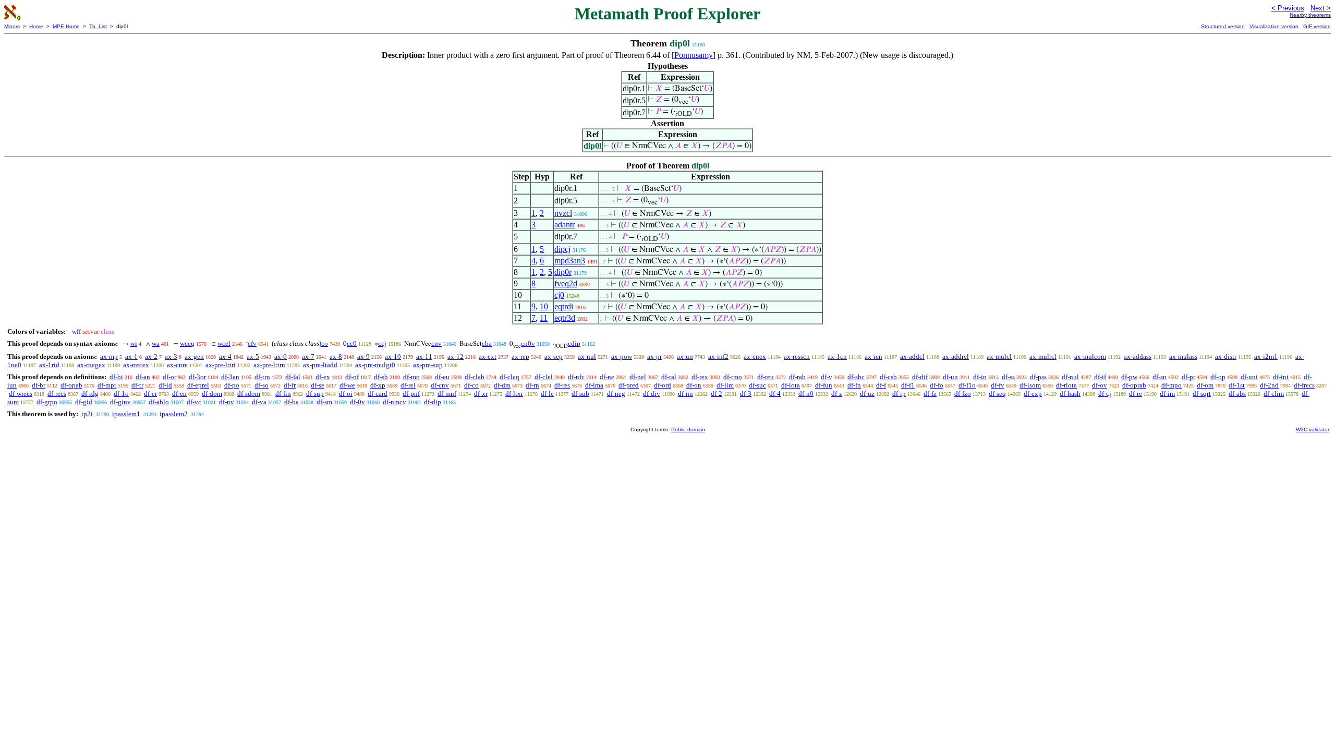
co (324, 343)
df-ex (322, 377)
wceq (187, 343)
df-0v (357, 402)
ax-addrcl (955, 356)
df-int (1281, 377)
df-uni (1249, 377)
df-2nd (1269, 385)
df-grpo (47, 402)
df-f (881, 385)
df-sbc (856, 377)
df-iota (790, 385)
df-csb (888, 377)
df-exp (1033, 393)
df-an (143, 377)
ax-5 (253, 356)
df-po (231, 385)
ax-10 (393, 356)
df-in (980, 377)
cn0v (528, 343)
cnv (436, 343)
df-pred (628, 385)
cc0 (352, 343)
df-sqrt (1202, 393)
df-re (1135, 393)
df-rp (899, 393)
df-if (1100, 377)
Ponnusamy (693, 55)
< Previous (1287, 8)
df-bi (116, 377)
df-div (651, 393)
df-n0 (806, 393)
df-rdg (90, 393)
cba (487, 343)
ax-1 (131, 356)
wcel (223, 343)
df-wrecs (20, 393)
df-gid (83, 402)
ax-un (685, 356)
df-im (1167, 393)
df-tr (137, 385)
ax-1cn (837, 356)
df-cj (1104, 393)
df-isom (1030, 385)
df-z (836, 393)
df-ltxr (514, 393)
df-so (261, 385)
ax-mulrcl (1043, 356)
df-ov (1099, 385)
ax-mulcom (1090, 356)
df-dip (432, 402)
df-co (471, 385)
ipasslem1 (126, 414)
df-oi (346, 393)
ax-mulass (1183, 356)
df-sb (381, 377)
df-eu (442, 377)
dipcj (562, 249)
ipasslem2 (174, 414)
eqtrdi (563, 306)
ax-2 (151, 356)
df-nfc (576, 377)
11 (544, 317)
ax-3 (171, 356)
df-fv (997, 385)
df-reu (765, 377)
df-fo (936, 385)
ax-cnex (755, 356)
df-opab (71, 385)
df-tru (262, 377)
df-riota (1066, 385)
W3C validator (1312, 429)
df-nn (685, 393)
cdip (574, 343)
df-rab (797, 377)
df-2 (716, 393)
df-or (169, 377)
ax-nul (587, 356)
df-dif (920, 377)
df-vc (194, 402)
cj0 (559, 294)
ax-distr (1225, 356)
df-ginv (120, 402)
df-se (317, 385)
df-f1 (908, 385)
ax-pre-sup (428, 365)
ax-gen (194, 356)
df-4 (775, 393)
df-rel (408, 385)
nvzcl (563, 213)
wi (133, 343)
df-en (179, 393)
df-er (150, 393)
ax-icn (873, 356)
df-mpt (107, 385)
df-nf (352, 377)
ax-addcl (912, 356)
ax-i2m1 (1266, 356)
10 (544, 306)
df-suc (757, 385)
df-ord (662, 385)
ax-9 (363, 356)
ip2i (87, 414)
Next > (1320, 8)
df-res (562, 385)
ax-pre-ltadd (320, 365)
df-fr (290, 385)
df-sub (580, 393)
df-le (547, 393)
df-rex (699, 377)
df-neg (616, 393)
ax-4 (225, 356)
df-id (165, 385)
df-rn (532, 385)
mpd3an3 (569, 260)
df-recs (56, 393)
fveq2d (565, 283)
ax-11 (424, 356)
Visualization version (1273, 26)
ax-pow (621, 356)
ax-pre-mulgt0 (375, 365)
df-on (693, 385)
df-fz (930, 393)
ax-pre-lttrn (269, 365)
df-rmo (732, 377)
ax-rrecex (136, 365)
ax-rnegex (91, 365)
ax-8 (336, 356)
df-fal (292, 377)
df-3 (745, 393)
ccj (382, 343)
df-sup (315, 393)
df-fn (854, 385)
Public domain (688, 429)
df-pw (1129, 377)
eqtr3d (564, 317)
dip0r (563, 272)
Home (36, 26)
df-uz (867, 393)
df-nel (637, 377)
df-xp (377, 385)
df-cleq (509, 377)
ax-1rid (49, 365)
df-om (1205, 385)
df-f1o (967, 385)
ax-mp (109, 356)
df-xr (481, 393)
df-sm (324, 402)
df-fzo (962, 393)
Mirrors (12, 26)
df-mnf (447, 393)
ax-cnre (177, 365)
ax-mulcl (999, 356)
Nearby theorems (1310, 15)
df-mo (411, 377)
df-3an (230, 377)
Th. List (98, 26)
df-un (950, 377)
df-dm (502, 385)
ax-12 (455, 356)
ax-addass (1137, 356)
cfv (252, 343)
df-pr (1188, 377)
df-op (1217, 377)
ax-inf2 (718, 356)
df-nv (226, 402)
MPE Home (66, 26)
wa (156, 343)
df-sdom (248, 393)
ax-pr (654, 356)
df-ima (594, 385)
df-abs (1237, 393)
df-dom (212, 393)
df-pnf (411, 393)
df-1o (121, 393)
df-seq (997, 393)
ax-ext (487, 356)
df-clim (1274, 393)
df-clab (474, 377)
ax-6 (280, 356)
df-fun (823, 385)
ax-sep (553, 356)
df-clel (544, 377)
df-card (377, 393)
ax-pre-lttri (220, 365)
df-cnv (440, 385)
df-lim (725, 385)
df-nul (1070, 377)
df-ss (1008, 377)
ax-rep (520, 356)
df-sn (1159, 377)
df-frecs (1304, 385)
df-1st (1237, 385)
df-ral (668, 377)
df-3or (197, 377)
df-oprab (1134, 385)
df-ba (291, 402)
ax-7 (308, 356)
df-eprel (198, 385)
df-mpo (1171, 385)
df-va (259, 402)
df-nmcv (394, 402)
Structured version (1223, 26)
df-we (347, 385)
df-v (826, 377)
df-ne (607, 377)
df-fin (283, 393)
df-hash (1070, 393)
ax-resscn (797, 356)
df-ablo (159, 402)
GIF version (1317, 26)
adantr (564, 224)
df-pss (1038, 377)
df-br (38, 385)
